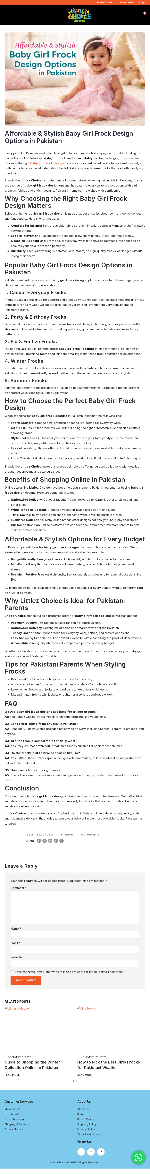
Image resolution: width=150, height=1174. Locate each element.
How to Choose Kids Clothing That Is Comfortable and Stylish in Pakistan (109, 1067)
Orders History (14, 1134)
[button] (14, 15)
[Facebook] (81, 1157)
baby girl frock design (47, 163)
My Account (12, 1114)
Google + (56, 841)
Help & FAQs (12, 1119)
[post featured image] (39, 1028)
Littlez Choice (42, 834)
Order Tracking (14, 1124)
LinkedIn (50, 841)
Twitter (44, 841)
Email (61, 841)
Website (16, 957)
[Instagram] (91, 1157)
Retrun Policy (85, 1124)
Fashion (67, 834)
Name (16, 928)
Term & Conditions (89, 1139)
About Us (83, 1114)
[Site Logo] (79, 15)
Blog (80, 1119)
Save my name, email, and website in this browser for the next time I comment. (69, 971)
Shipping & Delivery (17, 1129)
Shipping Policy (86, 1129)
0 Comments (90, 834)
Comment (19, 888)
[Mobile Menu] (8, 15)
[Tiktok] (101, 1157)
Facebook (39, 841)
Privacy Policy (86, 1134)
